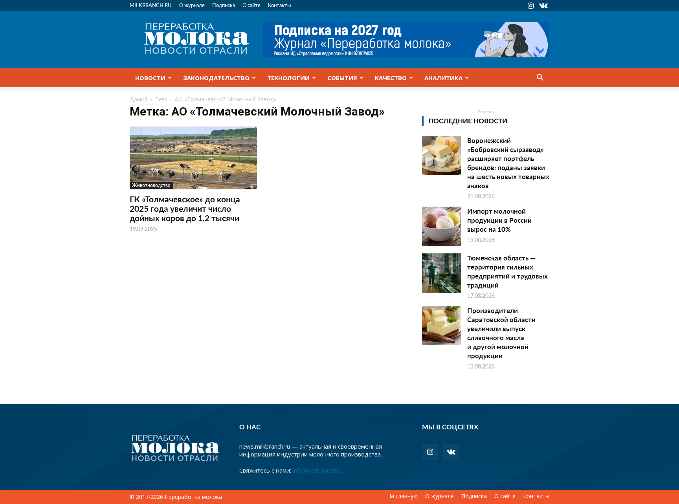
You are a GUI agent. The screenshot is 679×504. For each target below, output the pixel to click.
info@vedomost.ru (318, 470)
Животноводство (151, 185)
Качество (391, 78)
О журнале (192, 5)
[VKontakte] (543, 5)
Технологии (288, 78)
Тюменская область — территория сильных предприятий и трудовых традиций (507, 271)
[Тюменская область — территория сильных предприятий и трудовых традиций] (441, 273)
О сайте (251, 5)
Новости (150, 78)
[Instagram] (530, 5)
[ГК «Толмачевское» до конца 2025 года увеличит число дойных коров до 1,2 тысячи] (193, 157)
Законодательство (216, 78)
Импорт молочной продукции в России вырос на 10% (499, 220)
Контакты (279, 5)
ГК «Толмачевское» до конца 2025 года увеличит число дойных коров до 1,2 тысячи (185, 208)
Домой (139, 99)
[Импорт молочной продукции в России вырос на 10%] (441, 226)
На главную (402, 496)
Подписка (223, 5)
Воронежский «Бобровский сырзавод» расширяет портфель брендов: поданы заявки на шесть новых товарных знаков (508, 163)
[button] (539, 78)
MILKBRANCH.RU (151, 5)
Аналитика (443, 78)
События (342, 78)
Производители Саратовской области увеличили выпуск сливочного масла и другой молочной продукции (501, 333)
